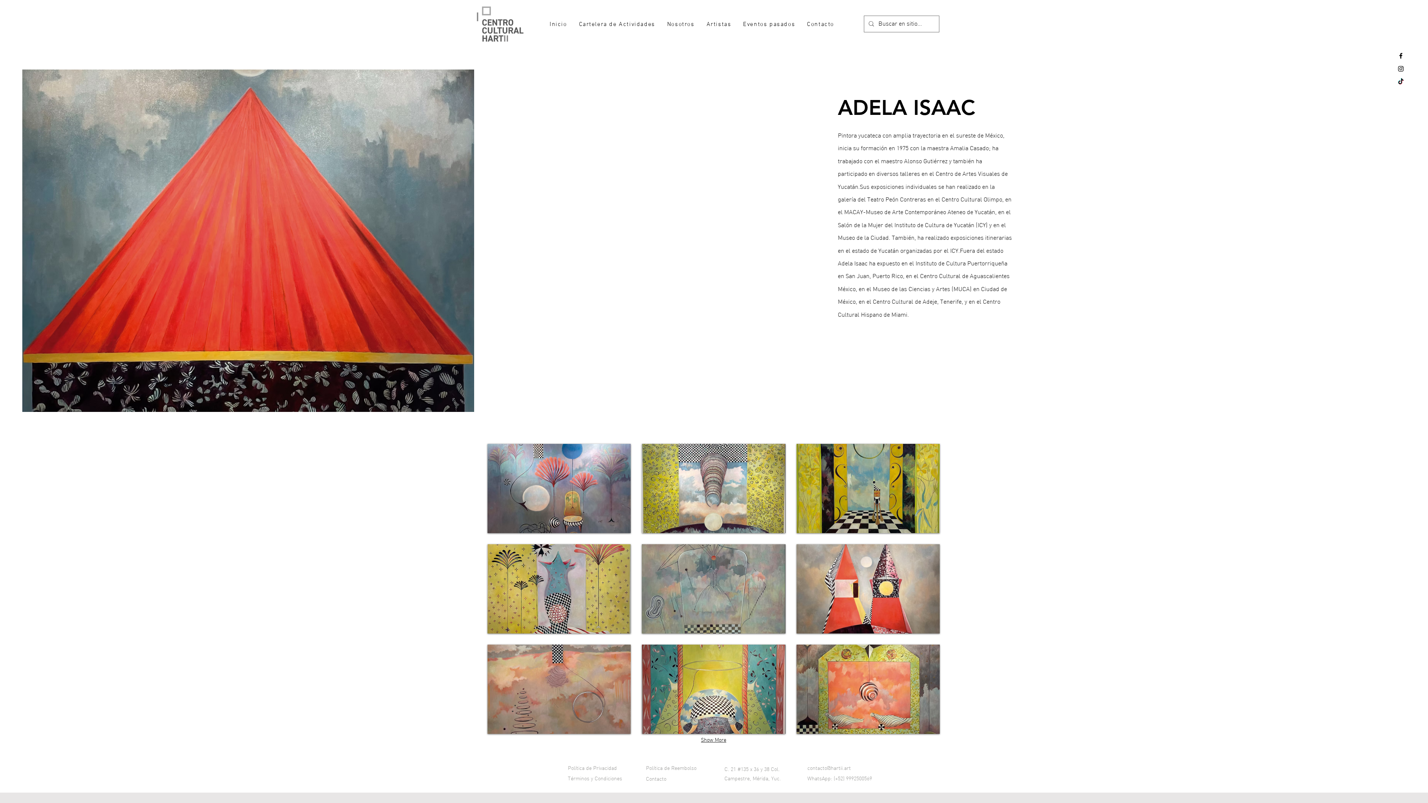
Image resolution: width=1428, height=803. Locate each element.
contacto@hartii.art (829, 768)
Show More (713, 740)
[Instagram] (1401, 68)
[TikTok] (1401, 82)
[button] (559, 488)
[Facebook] (1401, 55)
